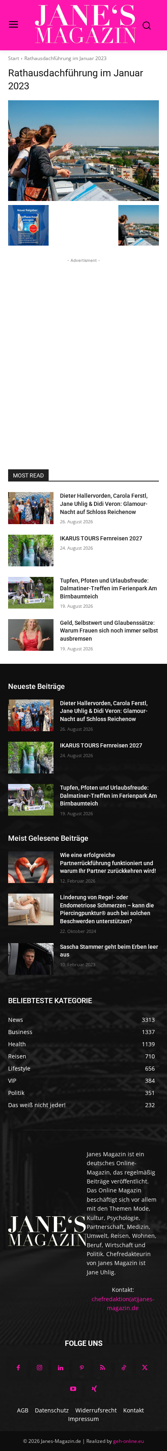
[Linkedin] (60, 1368)
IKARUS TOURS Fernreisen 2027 (101, 538)
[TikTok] (123, 1368)
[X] (144, 1368)
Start (13, 58)
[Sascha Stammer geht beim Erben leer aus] (31, 959)
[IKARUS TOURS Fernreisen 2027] (31, 550)
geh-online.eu (128, 1441)
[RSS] (102, 1368)
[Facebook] (18, 1368)
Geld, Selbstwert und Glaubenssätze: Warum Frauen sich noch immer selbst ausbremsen (109, 631)
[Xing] (94, 1389)
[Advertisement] (83, 348)
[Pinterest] (81, 1368)
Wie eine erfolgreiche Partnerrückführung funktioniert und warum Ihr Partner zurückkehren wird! (108, 863)
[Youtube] (72, 1389)
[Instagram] (39, 1368)
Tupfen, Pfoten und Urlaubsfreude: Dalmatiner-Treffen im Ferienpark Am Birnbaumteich (108, 588)
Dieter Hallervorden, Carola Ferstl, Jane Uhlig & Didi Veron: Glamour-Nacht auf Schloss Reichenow (104, 503)
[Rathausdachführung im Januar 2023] (83, 150)
